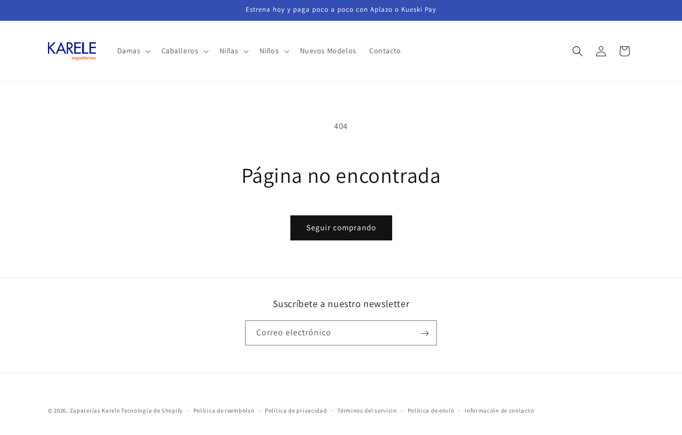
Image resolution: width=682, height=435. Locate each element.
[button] (133, 50)
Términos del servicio (367, 410)
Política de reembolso (224, 410)
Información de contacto (499, 410)
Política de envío (431, 410)
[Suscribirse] (424, 333)
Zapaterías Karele (95, 410)
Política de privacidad (296, 410)
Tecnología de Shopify (152, 410)
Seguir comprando (341, 227)
